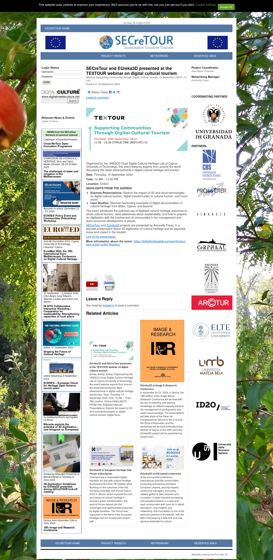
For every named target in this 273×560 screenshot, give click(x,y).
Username (47, 71)
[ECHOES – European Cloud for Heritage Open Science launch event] (61, 372)
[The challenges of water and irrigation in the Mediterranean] (61, 155)
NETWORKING (159, 56)
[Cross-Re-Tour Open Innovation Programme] (61, 136)
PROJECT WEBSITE (113, 56)
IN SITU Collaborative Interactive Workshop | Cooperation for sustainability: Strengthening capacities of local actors (61, 311)
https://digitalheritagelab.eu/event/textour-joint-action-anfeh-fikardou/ (136, 243)
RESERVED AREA (205, 56)
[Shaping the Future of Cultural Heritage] (61, 344)
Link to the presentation (101, 237)
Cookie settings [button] (206, 4)
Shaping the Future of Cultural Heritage (57, 353)
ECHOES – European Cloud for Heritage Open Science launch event (61, 385)
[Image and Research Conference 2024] (61, 517)
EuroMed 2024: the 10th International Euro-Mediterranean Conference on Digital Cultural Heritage (60, 255)
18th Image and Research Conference (59, 528)
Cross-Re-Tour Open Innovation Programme (58, 145)
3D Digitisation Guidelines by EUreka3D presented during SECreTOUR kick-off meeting (60, 488)
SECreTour (93, 225)
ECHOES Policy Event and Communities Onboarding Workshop (60, 218)
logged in (108, 305)
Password (47, 76)
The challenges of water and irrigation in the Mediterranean (61, 173)
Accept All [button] (226, 7)
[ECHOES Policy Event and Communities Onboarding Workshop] (61, 205)
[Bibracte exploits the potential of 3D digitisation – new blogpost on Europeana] (61, 414)
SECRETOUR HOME (57, 28)
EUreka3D (113, 225)
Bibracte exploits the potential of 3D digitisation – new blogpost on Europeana (61, 426)
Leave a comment (97, 97)
